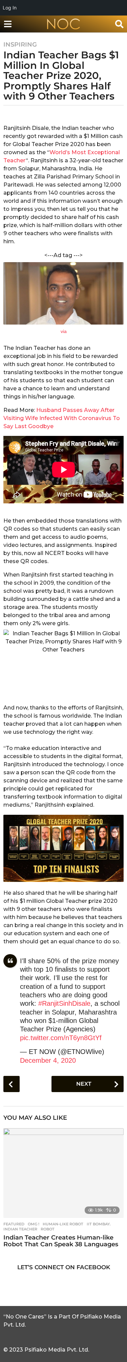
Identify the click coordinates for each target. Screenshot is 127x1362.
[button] (7, 24)
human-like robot (63, 1224)
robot (48, 1229)
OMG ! (33, 1224)
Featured (13, 1224)
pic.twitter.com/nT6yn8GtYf (61, 1037)
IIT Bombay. (99, 1224)
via (64, 331)
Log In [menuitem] (10, 7)
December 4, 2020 (48, 1060)
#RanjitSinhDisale (64, 1003)
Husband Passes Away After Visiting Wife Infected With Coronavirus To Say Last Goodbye (61, 418)
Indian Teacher (20, 1229)
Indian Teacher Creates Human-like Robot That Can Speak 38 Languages (60, 1241)
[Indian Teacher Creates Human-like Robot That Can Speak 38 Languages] (63, 1173)
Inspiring (20, 44)
